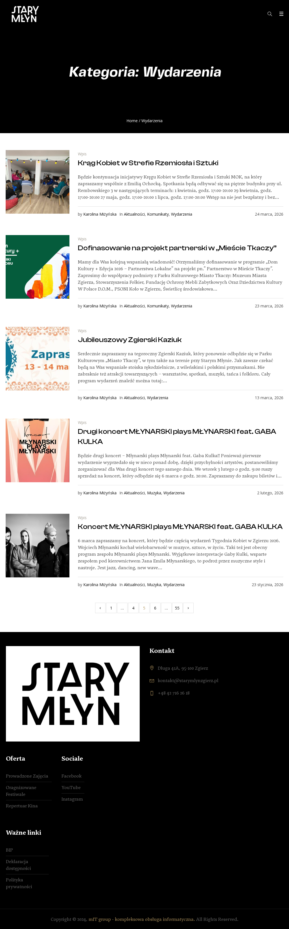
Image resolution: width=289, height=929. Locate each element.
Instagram (72, 799)
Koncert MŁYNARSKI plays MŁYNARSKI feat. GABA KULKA (180, 526)
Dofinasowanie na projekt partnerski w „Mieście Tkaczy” (177, 248)
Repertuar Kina (22, 806)
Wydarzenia (181, 214)
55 (177, 608)
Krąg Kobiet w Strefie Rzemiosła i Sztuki (148, 163)
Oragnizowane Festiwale (21, 791)
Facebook (72, 776)
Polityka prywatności (19, 883)
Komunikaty (158, 214)
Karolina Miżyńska (100, 214)
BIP (9, 850)
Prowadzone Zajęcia (27, 776)
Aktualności (134, 214)
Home (132, 120)
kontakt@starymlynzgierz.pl (188, 681)
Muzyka (154, 492)
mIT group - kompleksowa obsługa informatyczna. (142, 919)
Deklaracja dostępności (18, 865)
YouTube (71, 787)
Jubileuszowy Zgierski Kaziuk (130, 340)
